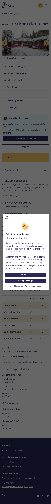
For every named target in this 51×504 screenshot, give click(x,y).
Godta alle (25, 274)
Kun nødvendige (25, 280)
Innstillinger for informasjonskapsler (25, 286)
